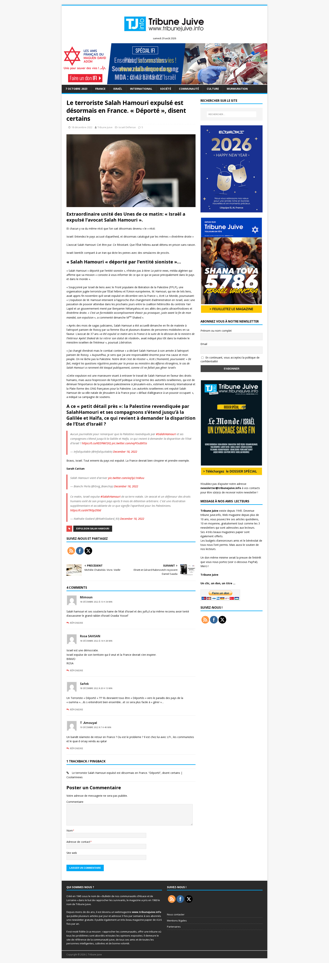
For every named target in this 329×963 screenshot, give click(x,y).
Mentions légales (177, 920)
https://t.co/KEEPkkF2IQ (96, 443)
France (100, 88)
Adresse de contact (78, 842)
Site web (71, 853)
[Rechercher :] (232, 114)
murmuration (237, 88)
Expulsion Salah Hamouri (92, 528)
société (165, 88)
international (141, 88)
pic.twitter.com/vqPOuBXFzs (129, 443)
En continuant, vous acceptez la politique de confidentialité (230, 359)
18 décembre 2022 (81, 127)
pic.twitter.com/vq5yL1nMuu (126, 478)
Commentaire (74, 802)
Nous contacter (175, 914)
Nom (69, 830)
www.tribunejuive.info (146, 912)
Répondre (76, 622)
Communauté (189, 88)
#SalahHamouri (166, 434)
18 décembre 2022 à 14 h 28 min (96, 641)
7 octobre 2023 (76, 88)
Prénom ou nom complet (216, 330)
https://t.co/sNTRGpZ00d (85, 510)
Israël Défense (127, 127)
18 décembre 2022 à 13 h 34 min (96, 601)
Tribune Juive (105, 127)
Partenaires (174, 926)
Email (203, 344)
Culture (213, 88)
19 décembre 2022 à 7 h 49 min (95, 727)
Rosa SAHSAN (90, 636)
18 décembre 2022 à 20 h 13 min (96, 688)
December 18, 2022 (125, 451)
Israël (117, 88)
